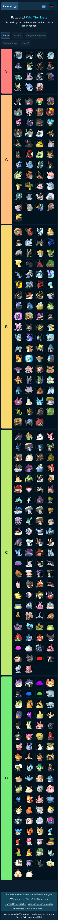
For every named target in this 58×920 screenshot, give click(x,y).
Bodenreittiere (10, 43)
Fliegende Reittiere (36, 35)
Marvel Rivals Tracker (15, 903)
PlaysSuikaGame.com (37, 899)
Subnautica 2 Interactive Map (27, 908)
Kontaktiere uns (14, 894)
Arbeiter (17, 35)
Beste (6, 35)
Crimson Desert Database (40, 903)
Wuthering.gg (17, 899)
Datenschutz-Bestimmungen (37, 894)
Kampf (25, 43)
